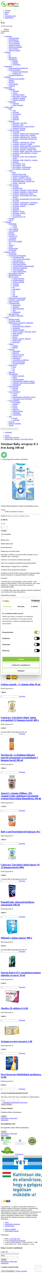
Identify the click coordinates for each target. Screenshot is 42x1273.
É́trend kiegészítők (18, 308)
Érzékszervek (13, 365)
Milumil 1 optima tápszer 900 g (16, 938)
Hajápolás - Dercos (18, 211)
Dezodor (15, 296)
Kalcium (11, 232)
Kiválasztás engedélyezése (21, 665)
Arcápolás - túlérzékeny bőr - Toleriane (25, 137)
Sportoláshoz (17, 64)
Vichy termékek (13, 185)
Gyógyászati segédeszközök (17, 255)
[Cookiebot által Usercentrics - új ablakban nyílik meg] (31, 601)
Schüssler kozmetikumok (20, 72)
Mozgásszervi (13, 59)
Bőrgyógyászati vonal (19, 174)
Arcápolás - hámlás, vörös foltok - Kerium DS (27, 151)
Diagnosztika (13, 254)
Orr (14, 369)
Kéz (14, 291)
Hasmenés (16, 353)
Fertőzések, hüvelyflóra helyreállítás (24, 383)
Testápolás (16, 119)
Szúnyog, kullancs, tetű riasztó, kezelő (24, 331)
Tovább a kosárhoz (21, 1271)
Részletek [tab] (21, 606)
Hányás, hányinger (18, 354)
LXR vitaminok (13, 49)
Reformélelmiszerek (15, 275)
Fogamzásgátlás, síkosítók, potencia (23, 381)
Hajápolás (16, 117)
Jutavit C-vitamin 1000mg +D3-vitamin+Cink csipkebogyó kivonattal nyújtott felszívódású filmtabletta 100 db (21, 796)
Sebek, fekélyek (17, 333)
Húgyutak (12, 372)
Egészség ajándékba (15, 423)
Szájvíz (15, 406)
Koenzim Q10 (13, 236)
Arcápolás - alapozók (19, 206)
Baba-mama (8, 87)
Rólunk (7, 12)
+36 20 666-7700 (14, 1239)
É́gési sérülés (17, 324)
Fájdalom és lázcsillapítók (16, 79)
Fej (10, 54)
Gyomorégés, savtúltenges (21, 360)
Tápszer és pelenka (14, 50)
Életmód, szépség (10, 252)
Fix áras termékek (14, 43)
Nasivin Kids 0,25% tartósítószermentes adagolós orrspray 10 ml (21, 974)
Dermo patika (9, 107)
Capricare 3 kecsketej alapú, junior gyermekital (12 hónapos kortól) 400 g (20, 718)
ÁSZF (7, 1222)
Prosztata (15, 388)
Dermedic (12, 218)
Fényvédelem (17, 114)
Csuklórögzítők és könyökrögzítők (23, 266)
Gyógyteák (16, 420)
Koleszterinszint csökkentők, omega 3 (24, 397)
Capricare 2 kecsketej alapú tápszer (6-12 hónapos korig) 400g (20, 866)
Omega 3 (11, 245)
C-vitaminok (12, 238)
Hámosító (15, 335)
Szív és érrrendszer (14, 392)
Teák (14, 310)
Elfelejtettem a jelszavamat (9, 1118)
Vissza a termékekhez (8, 1271)
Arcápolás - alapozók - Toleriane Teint (24, 149)
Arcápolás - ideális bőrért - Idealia (23, 194)
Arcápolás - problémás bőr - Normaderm (25, 202)
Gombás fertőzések (18, 278)
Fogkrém (15, 404)
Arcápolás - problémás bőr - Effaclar (24, 142)
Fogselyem (16, 409)
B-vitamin (12, 234)
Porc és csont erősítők (15, 241)
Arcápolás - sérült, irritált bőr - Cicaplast (25, 153)
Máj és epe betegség (19, 362)
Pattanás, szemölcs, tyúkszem (22, 339)
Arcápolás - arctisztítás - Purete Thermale (25, 190)
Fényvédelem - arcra (19, 163)
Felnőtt (15, 225)
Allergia (11, 344)
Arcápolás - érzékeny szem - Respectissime (26, 133)
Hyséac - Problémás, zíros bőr (22, 178)
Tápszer (15, 93)
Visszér (15, 395)
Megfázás (8, 77)
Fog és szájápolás (14, 400)
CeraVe (11, 220)
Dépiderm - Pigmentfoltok (21, 176)
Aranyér (15, 393)
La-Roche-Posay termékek (17, 130)
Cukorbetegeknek (14, 303)
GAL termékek (13, 231)
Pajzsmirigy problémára (16, 316)
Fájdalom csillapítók (19, 100)
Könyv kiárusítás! (14, 41)
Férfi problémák (13, 386)
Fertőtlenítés (16, 328)
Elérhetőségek (9, 17)
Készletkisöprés (13, 40)
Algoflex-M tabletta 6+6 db (14, 1008)
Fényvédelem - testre (19, 165)
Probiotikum (16, 358)
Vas (10, 243)
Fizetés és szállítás (10, 1229)
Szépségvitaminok (18, 280)
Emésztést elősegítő (19, 363)
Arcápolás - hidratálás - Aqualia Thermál (25, 192)
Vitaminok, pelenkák (19, 98)
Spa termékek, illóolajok (16, 273)
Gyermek (15, 116)
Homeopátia (8, 66)
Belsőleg (15, 347)
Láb (14, 293)
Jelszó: (3, 1255)
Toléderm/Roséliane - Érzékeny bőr (23, 181)
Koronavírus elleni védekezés (22, 326)
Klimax (15, 377)
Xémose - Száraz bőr (19, 183)
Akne (14, 110)
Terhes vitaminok (18, 105)
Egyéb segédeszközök (19, 271)
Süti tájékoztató (9, 1226)
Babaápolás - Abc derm (20, 123)
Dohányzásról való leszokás (17, 298)
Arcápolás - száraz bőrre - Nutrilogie (24, 204)
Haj (14, 287)
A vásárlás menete (10, 16)
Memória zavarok (14, 319)
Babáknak (12, 89)
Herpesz (15, 337)
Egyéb (7, 317)
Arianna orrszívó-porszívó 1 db (16, 1041)
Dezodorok (16, 155)
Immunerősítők (13, 248)
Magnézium (12, 239)
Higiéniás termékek (18, 330)
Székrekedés (16, 351)
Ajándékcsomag (17, 188)
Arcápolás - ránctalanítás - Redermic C (24, 148)
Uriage (11, 171)
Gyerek (15, 227)
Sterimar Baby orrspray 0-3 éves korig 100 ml (19, 439)
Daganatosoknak (14, 314)
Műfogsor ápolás (18, 411)
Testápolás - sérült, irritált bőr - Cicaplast (25, 160)
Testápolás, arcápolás (19, 128)
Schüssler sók (17, 73)
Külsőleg (15, 346)
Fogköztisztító (17, 415)
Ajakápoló (16, 285)
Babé (10, 109)
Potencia (15, 390)
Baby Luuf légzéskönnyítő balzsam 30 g (20, 831)
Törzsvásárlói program (12, 1231)
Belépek (4, 1116)
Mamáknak (12, 102)
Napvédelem (16, 289)
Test (14, 294)
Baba (14, 172)
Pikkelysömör (17, 340)
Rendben (21, 659)
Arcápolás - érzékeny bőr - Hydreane (24, 135)
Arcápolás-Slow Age (19, 217)
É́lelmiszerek (16, 312)
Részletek (22, 696)
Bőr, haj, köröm (13, 277)
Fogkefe (15, 407)
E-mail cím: (4, 1252)
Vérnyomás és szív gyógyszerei (22, 399)
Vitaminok (12, 86)
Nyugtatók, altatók (14, 321)
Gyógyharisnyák (18, 261)
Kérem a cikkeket (7, 1104)
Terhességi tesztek (18, 379)
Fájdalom (7, 52)
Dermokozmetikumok (15, 47)
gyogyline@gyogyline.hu (17, 1240)
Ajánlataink (8, 36)
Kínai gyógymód (14, 301)
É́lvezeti (15, 418)
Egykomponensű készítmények (18, 68)
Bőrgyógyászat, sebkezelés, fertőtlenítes (21, 323)
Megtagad (21, 671)
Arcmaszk (16, 186)
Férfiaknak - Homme (19, 213)
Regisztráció (4, 1120)
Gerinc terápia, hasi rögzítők (21, 259)
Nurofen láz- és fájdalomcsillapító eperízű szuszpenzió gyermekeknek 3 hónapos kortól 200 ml (19, 757)
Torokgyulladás (13, 84)
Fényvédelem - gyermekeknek (22, 167)
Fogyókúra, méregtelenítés (17, 300)
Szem (14, 367)
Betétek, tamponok (18, 376)
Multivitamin (13, 224)
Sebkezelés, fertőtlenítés (20, 268)
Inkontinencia (17, 384)
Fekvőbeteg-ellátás (18, 257)
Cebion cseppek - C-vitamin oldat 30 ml (20, 684)
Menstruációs (13, 57)
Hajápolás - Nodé (18, 125)
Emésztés (11, 349)
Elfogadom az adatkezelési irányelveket (15, 1102)
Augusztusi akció (14, 38)
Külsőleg (15, 61)
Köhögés (11, 80)
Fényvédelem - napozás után (21, 169)
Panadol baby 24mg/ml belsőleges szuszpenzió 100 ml (17, 903)
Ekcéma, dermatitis (18, 282)
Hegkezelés (16, 342)
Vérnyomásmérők (18, 270)
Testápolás (16, 91)
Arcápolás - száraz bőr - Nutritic (22, 144)
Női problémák (13, 374)
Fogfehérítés (16, 413)
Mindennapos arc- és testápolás (22, 179)
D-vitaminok (12, 250)
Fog (10, 56)
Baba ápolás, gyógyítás (20, 96)
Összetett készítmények (16, 75)
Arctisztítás (16, 132)
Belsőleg (15, 63)
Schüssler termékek (15, 45)
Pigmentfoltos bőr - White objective (23, 126)
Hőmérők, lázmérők (19, 262)
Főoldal (7, 435)
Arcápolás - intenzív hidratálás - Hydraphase (26, 146)
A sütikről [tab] (34, 606)
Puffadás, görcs (17, 356)
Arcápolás (16, 112)
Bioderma (12, 121)
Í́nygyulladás (16, 402)
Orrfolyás (11, 82)
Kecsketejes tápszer (19, 94)
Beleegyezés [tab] (7, 606)
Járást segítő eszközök (19, 264)
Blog (6, 14)
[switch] (37, 638)
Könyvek (11, 422)
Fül (14, 370)
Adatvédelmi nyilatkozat (12, 1224)
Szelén (11, 247)
